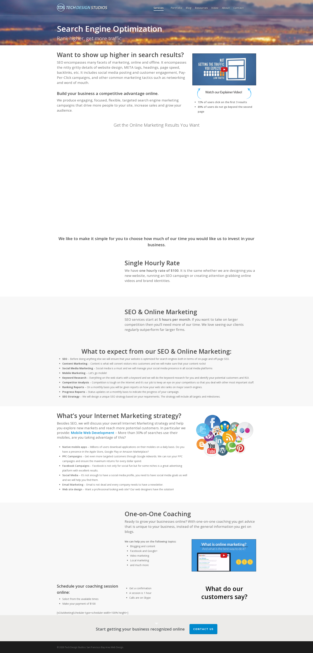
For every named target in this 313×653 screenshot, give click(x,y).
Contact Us (203, 629)
